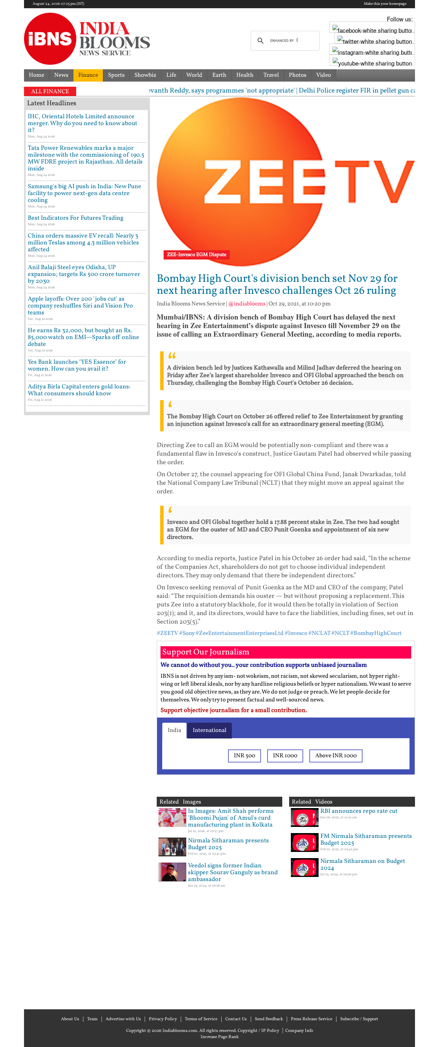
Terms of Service (201, 1019)
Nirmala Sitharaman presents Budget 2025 (228, 844)
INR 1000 (285, 756)
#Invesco (296, 633)
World (194, 75)
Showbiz (145, 75)
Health (244, 75)
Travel (271, 75)
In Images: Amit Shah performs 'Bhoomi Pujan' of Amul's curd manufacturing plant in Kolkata (231, 818)
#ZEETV (167, 633)
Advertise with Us (123, 1019)
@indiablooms (246, 304)
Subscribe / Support (359, 1019)
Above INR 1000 (336, 756)
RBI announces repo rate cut (359, 811)
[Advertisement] (87, 711)
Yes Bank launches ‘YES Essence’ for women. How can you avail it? (77, 365)
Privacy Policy (163, 1019)
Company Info (299, 1031)
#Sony (186, 633)
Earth (219, 75)
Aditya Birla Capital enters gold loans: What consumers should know (79, 390)
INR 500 (244, 756)
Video (323, 75)
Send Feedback (269, 1019)
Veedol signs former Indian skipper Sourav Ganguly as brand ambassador (233, 873)
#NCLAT (319, 633)
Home (36, 75)
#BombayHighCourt (376, 633)
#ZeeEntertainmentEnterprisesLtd (239, 633)
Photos (297, 75)
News (61, 75)
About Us (70, 1019)
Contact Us (236, 1019)
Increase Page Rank (220, 1037)
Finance (88, 75)
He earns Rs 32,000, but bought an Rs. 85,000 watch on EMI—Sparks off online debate (83, 337)
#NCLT (340, 633)
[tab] (174, 730)
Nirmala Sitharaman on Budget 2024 (362, 864)
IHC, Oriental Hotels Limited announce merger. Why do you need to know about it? (82, 123)
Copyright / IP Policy (258, 1031)
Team (92, 1019)
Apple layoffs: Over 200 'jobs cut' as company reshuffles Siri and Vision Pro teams (80, 306)
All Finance (50, 92)
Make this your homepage (385, 4)
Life (171, 75)
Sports (116, 75)
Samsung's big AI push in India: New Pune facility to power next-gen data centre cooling (84, 193)
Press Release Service (311, 1019)
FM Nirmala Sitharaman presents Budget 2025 (366, 839)
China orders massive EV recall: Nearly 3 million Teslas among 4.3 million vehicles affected (83, 243)
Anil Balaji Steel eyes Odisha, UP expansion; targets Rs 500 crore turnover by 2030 (84, 274)
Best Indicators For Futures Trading (75, 218)
